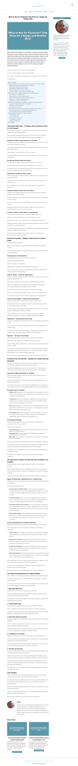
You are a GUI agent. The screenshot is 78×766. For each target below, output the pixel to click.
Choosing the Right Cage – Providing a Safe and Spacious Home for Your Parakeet (26, 83)
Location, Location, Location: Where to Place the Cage (21, 91)
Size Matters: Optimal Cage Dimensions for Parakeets (21, 85)
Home (26, 11)
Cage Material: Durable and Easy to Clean (18, 88)
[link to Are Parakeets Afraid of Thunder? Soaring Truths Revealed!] (17, 729)
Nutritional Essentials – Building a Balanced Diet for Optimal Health (23, 93)
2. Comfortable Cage (14, 116)
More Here (62, 57)
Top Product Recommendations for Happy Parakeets (20, 113)
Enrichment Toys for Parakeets (16, 105)
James (18, 702)
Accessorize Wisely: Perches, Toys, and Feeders (20, 90)
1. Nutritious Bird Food (14, 114)
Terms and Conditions (37, 760)
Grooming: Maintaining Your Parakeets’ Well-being (20, 111)
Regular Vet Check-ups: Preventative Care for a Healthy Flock (23, 110)
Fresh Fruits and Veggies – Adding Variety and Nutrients (21, 97)
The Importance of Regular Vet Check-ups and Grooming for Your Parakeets (25, 108)
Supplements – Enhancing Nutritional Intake (19, 99)
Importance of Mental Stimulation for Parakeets (20, 103)
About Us (45, 11)
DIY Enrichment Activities (15, 107)
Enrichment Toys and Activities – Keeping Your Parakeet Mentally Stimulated (25, 102)
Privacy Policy (38, 11)
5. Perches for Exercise (14, 120)
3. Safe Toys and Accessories (15, 117)
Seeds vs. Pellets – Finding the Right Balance (19, 96)
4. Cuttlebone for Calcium (15, 119)
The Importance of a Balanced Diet (17, 94)
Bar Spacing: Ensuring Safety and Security (18, 86)
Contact (51, 11)
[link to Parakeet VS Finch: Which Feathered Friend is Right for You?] (39, 729)
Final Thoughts (11, 122)
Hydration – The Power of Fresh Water (18, 100)
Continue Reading (17, 751)
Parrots (31, 11)
